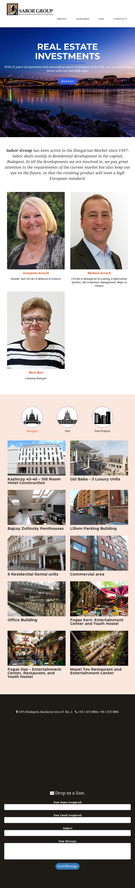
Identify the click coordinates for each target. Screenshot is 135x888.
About (62, 18)
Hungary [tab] (32, 431)
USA (101, 18)
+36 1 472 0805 (109, 712)
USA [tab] (67, 431)
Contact (120, 18)
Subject (67, 828)
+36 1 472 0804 (88, 712)
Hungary (82, 18)
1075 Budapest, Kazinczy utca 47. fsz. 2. (46, 712)
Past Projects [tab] (102, 431)
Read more (67, 81)
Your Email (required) (67, 815)
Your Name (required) (67, 802)
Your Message (67, 841)
